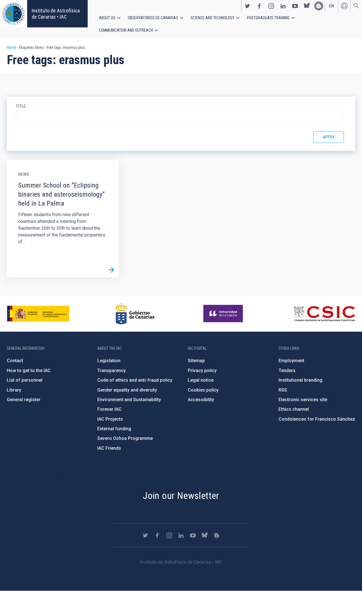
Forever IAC (109, 409)
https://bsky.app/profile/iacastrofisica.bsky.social (307, 6)
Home (11, 47)
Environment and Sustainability (129, 399)
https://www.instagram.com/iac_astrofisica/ (271, 6)
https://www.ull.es (224, 313)
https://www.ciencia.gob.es (38, 313)
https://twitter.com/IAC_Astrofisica (247, 6)
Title (21, 106)
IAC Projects (110, 419)
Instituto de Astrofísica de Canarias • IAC (56, 14)
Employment (291, 360)
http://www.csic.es (324, 313)
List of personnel (24, 380)
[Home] (13, 13)
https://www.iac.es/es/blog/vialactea (319, 6)
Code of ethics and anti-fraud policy (134, 380)
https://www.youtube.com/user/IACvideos (295, 6)
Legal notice (201, 380)
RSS (283, 390)
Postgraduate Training (268, 18)
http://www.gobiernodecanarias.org (135, 313)
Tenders (287, 370)
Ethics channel (294, 409)
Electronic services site (303, 399)
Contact (15, 360)
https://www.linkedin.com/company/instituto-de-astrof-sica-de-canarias (283, 6)
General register (23, 399)
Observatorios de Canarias (153, 18)
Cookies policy (203, 390)
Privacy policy (202, 370)
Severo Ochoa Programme (125, 438)
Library (14, 390)
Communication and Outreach (126, 30)
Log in (344, 6)
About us (107, 18)
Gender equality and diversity (127, 390)
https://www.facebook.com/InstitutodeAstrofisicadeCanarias (259, 6)
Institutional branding (300, 380)
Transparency (111, 370)
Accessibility (201, 399)
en (331, 6)
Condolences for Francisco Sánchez (317, 419)
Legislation (108, 360)
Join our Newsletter (181, 495)
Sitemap (196, 360)
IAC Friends (109, 448)
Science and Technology (212, 18)
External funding (114, 428)
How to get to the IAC (29, 370)
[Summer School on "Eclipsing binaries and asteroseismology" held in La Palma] (111, 269)
